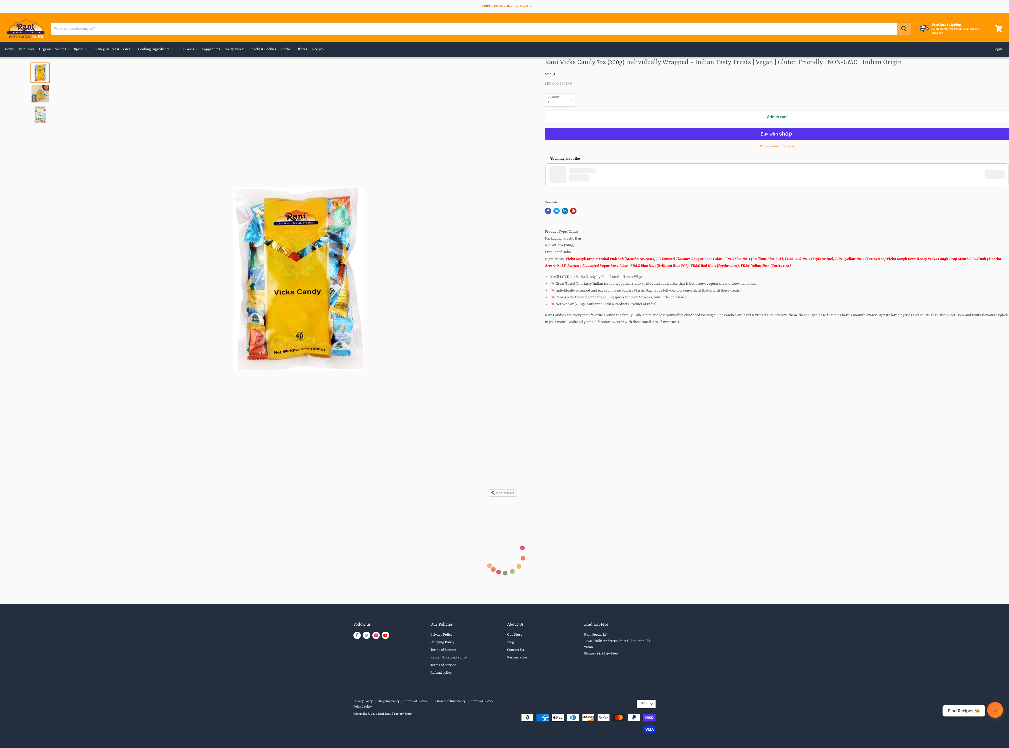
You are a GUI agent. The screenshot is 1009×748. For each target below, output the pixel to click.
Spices (79, 49)
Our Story (26, 49)
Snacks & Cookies (263, 49)
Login (997, 49)
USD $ (644, 703)
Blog (510, 642)
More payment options (776, 146)
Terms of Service (443, 650)
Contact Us (515, 650)
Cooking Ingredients (154, 49)
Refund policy (441, 673)
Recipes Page (517, 657)
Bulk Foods (186, 49)
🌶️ (995, 710)
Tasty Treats (235, 49)
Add (997, 174)
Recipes (318, 49)
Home (9, 49)
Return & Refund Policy (448, 657)
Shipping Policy (442, 642)
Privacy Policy (441, 635)
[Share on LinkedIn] (565, 211)
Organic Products (53, 49)
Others (302, 49)
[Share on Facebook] (548, 211)
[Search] (904, 29)
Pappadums (211, 49)
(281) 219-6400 (606, 654)
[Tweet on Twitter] (556, 211)
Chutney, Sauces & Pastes (111, 49)
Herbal (286, 49)
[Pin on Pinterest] (573, 211)
